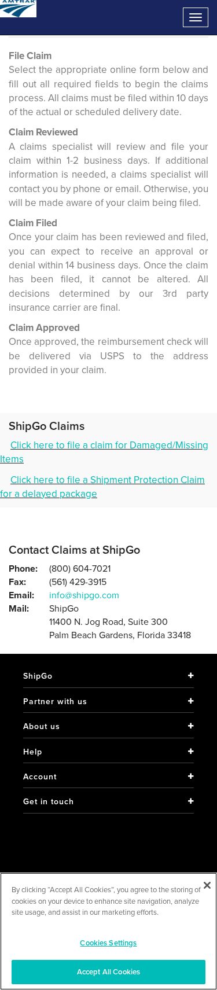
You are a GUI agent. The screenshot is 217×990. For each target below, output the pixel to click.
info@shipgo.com (84, 595)
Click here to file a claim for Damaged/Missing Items (104, 452)
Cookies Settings (108, 942)
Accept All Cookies (108, 971)
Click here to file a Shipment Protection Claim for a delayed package (102, 487)
